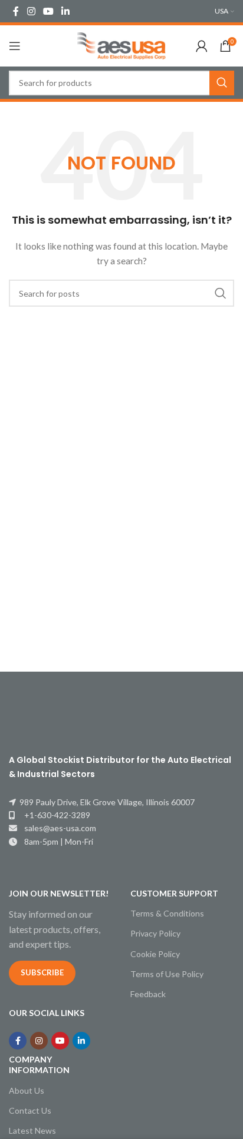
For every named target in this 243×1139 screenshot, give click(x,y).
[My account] (202, 46)
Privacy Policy (155, 933)
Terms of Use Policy (166, 974)
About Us (26, 1090)
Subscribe (42, 972)
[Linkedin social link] (66, 11)
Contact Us (30, 1110)
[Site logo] (121, 45)
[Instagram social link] (31, 11)
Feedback (148, 994)
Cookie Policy (155, 954)
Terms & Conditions (167, 913)
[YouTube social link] (48, 11)
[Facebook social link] (16, 11)
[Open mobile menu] (15, 46)
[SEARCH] (221, 83)
